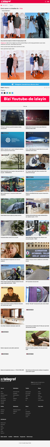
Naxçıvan (2, 433)
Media (27, 398)
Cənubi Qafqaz (41, 400)
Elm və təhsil (28, 393)
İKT (13, 396)
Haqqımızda (22, 436)
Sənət (14, 413)
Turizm (14, 400)
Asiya (39, 395)
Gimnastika (28, 411)
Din (26, 400)
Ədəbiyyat (15, 411)
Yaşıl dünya (28, 395)
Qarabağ (2, 401)
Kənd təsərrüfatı (16, 391)
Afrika (39, 391)
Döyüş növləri (28, 413)
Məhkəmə (2, 409)
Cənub (2, 431)
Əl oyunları (28, 414)
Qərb (1, 429)
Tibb (26, 396)
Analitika (2, 403)
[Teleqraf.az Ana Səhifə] (6, 1)
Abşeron (2, 427)
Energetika (15, 393)
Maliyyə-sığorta (16, 395)
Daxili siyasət (3, 400)
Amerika (39, 393)
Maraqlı (2, 413)
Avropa (39, 398)
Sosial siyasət (28, 391)
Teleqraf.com (3, 43)
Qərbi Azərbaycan (4, 395)
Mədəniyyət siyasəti (17, 409)
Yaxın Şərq (40, 396)
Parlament (3, 396)
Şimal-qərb (3, 424)
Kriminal (2, 411)
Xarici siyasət (3, 398)
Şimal (2, 426)
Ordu (2, 391)
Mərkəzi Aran (3, 422)
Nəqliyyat (15, 398)
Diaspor (2, 393)
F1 (26, 409)
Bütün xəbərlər (4, 436)
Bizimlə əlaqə (29, 436)
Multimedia (16, 436)
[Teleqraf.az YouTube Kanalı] (25, 98)
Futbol (27, 416)
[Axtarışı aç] (45, 1)
